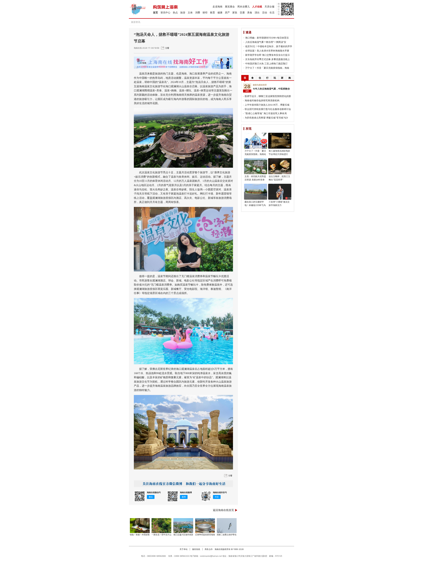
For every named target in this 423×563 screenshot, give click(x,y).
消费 (197, 12)
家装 (234, 12)
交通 (242, 12)
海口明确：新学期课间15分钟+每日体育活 (267, 37)
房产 (227, 12)
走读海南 (217, 6)
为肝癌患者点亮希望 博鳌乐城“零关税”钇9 (266, 118)
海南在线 (138, 48)
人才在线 (257, 6)
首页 (155, 12)
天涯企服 (269, 6)
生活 (271, 12)
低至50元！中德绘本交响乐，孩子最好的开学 (268, 46)
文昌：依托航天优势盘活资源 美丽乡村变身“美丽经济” (255, 179)
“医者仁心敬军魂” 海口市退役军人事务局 (266, 113)
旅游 (182, 12)
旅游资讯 (135, 22)
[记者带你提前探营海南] (205, 525)
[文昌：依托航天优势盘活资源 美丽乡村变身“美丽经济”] (255, 166)
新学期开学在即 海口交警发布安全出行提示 (267, 54)
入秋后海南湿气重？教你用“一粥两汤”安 (265, 42)
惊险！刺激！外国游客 (140, 534)
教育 (212, 12)
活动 (264, 12)
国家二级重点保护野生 (227, 534)
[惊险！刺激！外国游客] (140, 525)
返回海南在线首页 (223, 510)
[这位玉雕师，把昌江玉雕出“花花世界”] (279, 166)
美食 (249, 12)
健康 (219, 12)
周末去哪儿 (243, 6)
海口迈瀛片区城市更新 (183, 534)
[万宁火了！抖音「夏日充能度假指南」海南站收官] (255, 141)
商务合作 (209, 549)
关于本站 (184, 549)
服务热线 (196, 549)
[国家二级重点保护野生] (227, 525)
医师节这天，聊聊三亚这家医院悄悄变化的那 (268, 96)
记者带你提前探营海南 (205, 534)
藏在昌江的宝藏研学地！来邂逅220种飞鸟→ (255, 205)
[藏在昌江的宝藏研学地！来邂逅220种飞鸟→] (255, 192)
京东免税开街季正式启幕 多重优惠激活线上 (267, 59)
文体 (190, 12)
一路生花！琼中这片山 (161, 534)
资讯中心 (165, 12)
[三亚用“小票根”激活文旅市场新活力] (279, 192)
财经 (205, 12)
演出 (257, 12)
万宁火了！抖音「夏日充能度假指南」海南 (267, 67)
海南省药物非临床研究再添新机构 (262, 100)
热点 (175, 12)
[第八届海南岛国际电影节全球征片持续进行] (279, 141)
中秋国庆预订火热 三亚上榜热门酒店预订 (266, 63)
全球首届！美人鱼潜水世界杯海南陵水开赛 (267, 50)
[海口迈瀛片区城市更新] (183, 525)
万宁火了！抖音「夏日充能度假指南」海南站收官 (255, 154)
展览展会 (230, 6)
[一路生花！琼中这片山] (162, 525)
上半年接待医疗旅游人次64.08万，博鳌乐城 (267, 105)
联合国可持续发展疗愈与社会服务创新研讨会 (268, 109)
